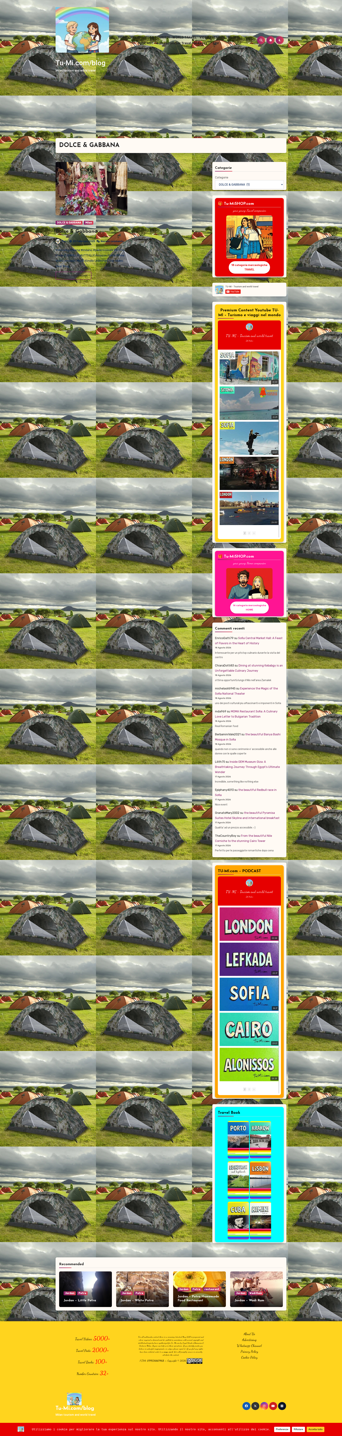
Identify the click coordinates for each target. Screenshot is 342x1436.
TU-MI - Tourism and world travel (249, 336)
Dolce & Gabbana (76, 231)
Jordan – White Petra (137, 1300)
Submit (201, 23)
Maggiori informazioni (73, 275)
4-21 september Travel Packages (182, 43)
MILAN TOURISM (157, 37)
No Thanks (178, 23)
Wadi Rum (256, 1293)
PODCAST (145, 43)
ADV (216, 43)
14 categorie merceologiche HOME (249, 607)
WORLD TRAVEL (184, 37)
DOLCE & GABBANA (69, 222)
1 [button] (244, 533)
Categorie (221, 177)
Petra (82, 1293)
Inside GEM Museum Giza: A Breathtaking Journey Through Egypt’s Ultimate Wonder (247, 767)
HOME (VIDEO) (129, 37)
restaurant (211, 1289)
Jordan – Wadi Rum (249, 1300)
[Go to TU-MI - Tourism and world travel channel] (249, 326)
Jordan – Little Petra (80, 1300)
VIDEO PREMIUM (212, 37)
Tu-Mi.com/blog (80, 63)
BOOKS (233, 37)
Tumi (65, 241)
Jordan (69, 1293)
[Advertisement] (171, 111)
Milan (88, 222)
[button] (254, 533)
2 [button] (249, 533)
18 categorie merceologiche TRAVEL (249, 267)
